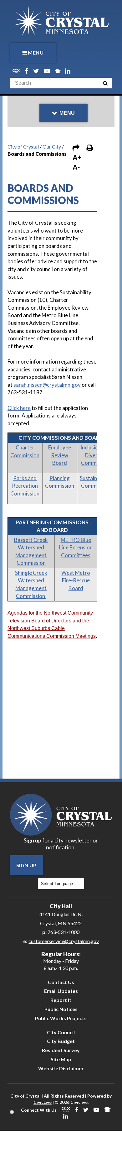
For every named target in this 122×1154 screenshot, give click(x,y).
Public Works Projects (61, 1018)
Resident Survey (61, 1050)
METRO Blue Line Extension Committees (76, 548)
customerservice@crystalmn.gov (63, 941)
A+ (77, 157)
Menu (35, 52)
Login (12, 1112)
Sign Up (26, 865)
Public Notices (61, 1009)
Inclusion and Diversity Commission (95, 455)
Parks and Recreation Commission (24, 486)
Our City (52, 146)
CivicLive (42, 1102)
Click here (19, 408)
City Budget (61, 1041)
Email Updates (61, 991)
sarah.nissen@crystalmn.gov (47, 384)
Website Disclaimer (61, 1068)
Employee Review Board (59, 455)
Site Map (61, 1059)
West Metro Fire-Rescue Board (75, 580)
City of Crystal (23, 146)
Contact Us (61, 982)
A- (76, 167)
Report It (60, 1000)
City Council (61, 1032)
